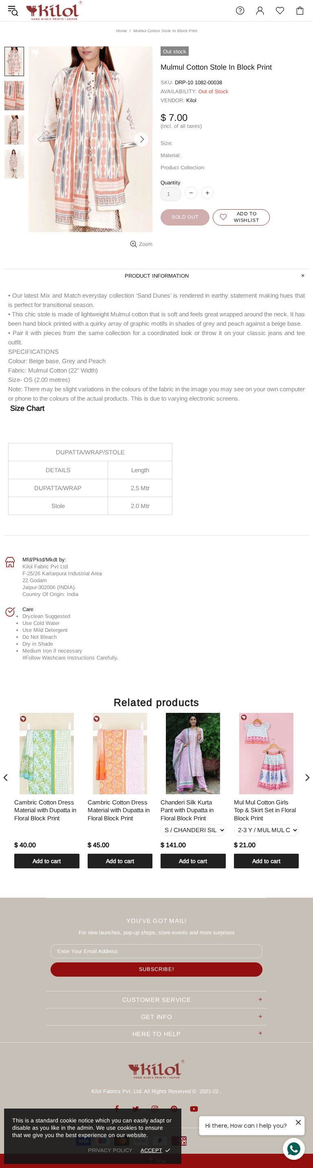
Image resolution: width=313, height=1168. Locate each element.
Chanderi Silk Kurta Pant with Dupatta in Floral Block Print (187, 810)
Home (121, 30)
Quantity (171, 183)
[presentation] (5, 778)
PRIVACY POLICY (110, 1150)
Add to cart (47, 861)
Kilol (191, 100)
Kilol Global (54, 10)
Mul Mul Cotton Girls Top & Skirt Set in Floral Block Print (265, 810)
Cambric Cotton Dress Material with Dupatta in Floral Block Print (45, 810)
